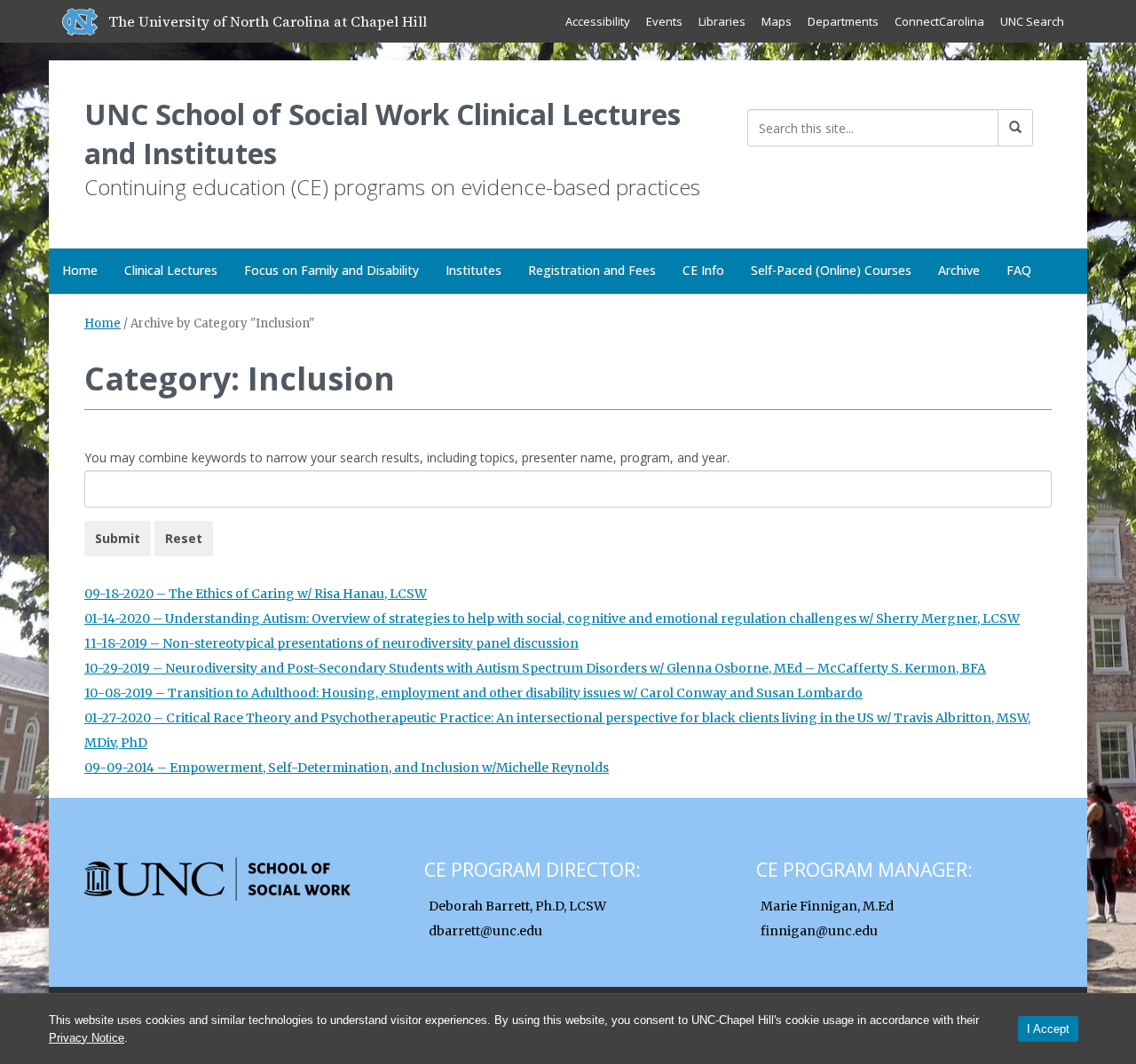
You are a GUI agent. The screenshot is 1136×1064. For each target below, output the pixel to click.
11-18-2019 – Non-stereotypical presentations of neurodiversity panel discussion (331, 643)
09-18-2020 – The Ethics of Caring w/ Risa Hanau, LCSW (255, 594)
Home (80, 270)
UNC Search (1032, 21)
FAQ (1018, 270)
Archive (959, 270)
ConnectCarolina (939, 21)
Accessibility (597, 21)
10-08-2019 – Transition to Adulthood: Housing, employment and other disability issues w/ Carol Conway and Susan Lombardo (473, 693)
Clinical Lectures (170, 270)
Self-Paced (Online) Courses (831, 270)
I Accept (1048, 1029)
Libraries (722, 21)
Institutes (473, 270)
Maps (776, 21)
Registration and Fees (592, 270)
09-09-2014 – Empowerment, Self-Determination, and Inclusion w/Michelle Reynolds (346, 768)
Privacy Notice (86, 1037)
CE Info (703, 270)
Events (664, 21)
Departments (843, 21)
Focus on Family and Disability (331, 270)
